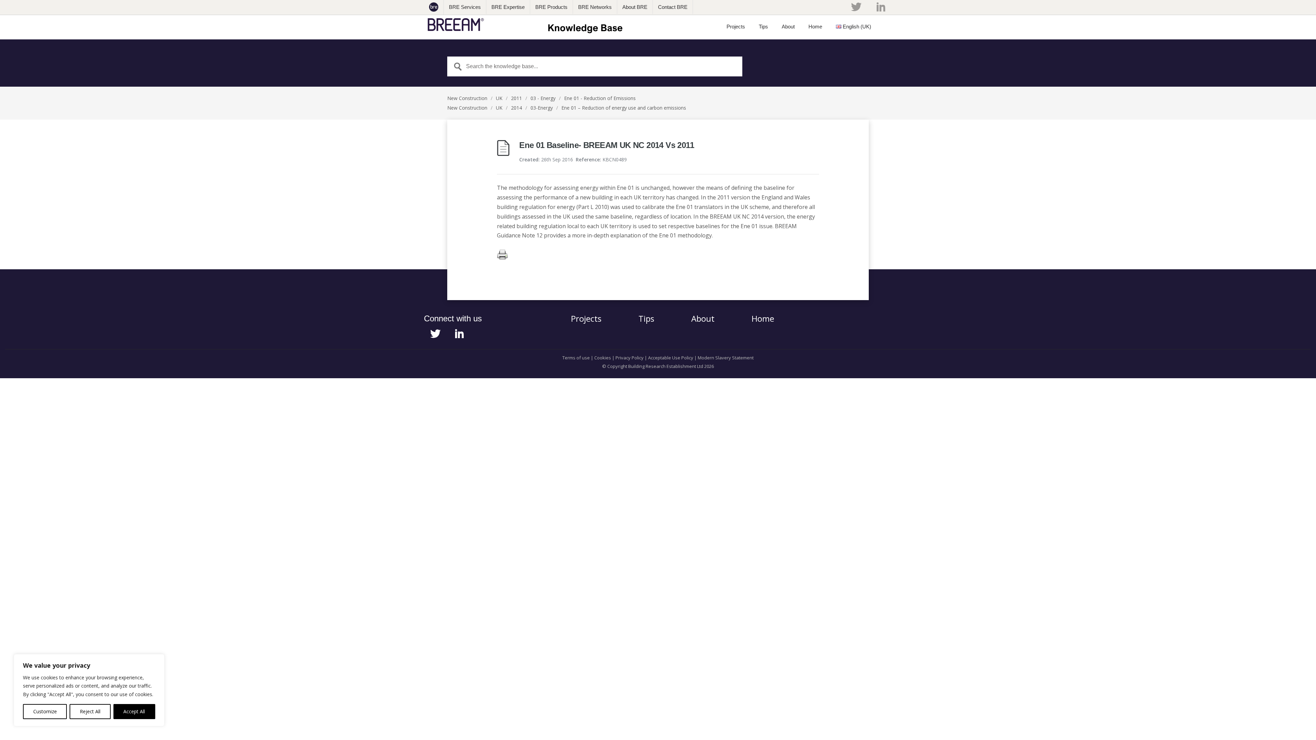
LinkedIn (881, 7)
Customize (45, 711)
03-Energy (542, 107)
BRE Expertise (508, 7)
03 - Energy (543, 98)
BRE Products (551, 7)
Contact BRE (672, 7)
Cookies (602, 358)
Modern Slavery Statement (726, 358)
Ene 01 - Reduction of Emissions (600, 98)
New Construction (467, 98)
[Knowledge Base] (527, 24)
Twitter (856, 7)
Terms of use (576, 358)
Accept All (134, 711)
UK (499, 98)
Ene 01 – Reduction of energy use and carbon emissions (623, 107)
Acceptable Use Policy (670, 358)
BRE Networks (595, 7)
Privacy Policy (630, 358)
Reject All (90, 711)
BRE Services (465, 7)
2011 (516, 98)
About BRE (634, 7)
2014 (516, 107)
